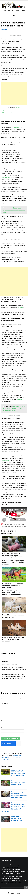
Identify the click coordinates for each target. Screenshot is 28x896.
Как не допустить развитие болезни (13, 111)
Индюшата (5, 29)
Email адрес (4, 728)
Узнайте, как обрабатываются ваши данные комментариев (11, 757)
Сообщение (4, 703)
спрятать (18, 107)
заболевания (6, 177)
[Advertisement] (14, 93)
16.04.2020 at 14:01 (8, 664)
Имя (2, 720)
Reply (16, 664)
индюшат (15, 39)
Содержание (14, 893)
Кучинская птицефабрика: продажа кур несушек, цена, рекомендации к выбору (13, 871)
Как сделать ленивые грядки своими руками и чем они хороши (18, 782)
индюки (19, 399)
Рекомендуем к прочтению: (13, 117)
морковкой (5, 460)
